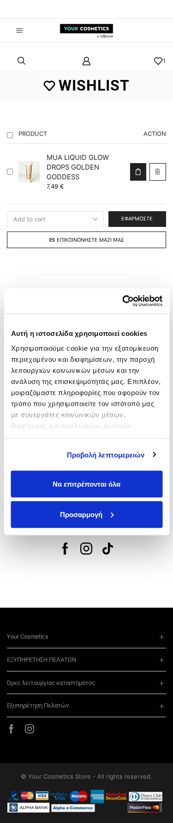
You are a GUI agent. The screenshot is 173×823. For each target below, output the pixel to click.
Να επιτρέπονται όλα (86, 484)
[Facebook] (65, 549)
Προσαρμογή (81, 514)
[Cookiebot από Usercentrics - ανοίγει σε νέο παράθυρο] (123, 301)
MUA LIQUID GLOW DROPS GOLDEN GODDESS (78, 167)
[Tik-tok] (107, 549)
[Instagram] (86, 549)
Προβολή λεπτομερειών (106, 454)
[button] (21, 9)
